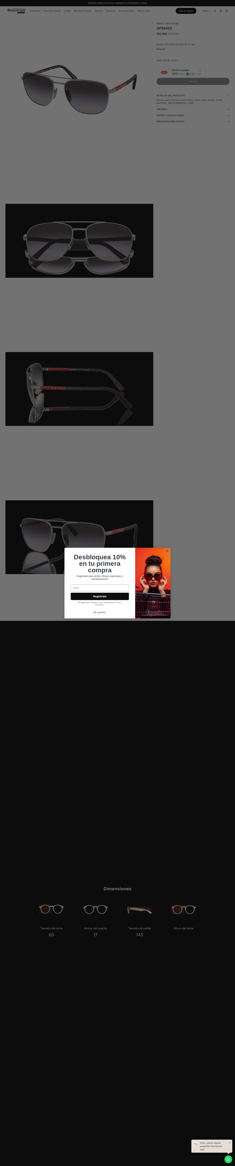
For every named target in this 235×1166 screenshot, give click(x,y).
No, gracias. (100, 612)
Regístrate (99, 596)
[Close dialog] (167, 551)
